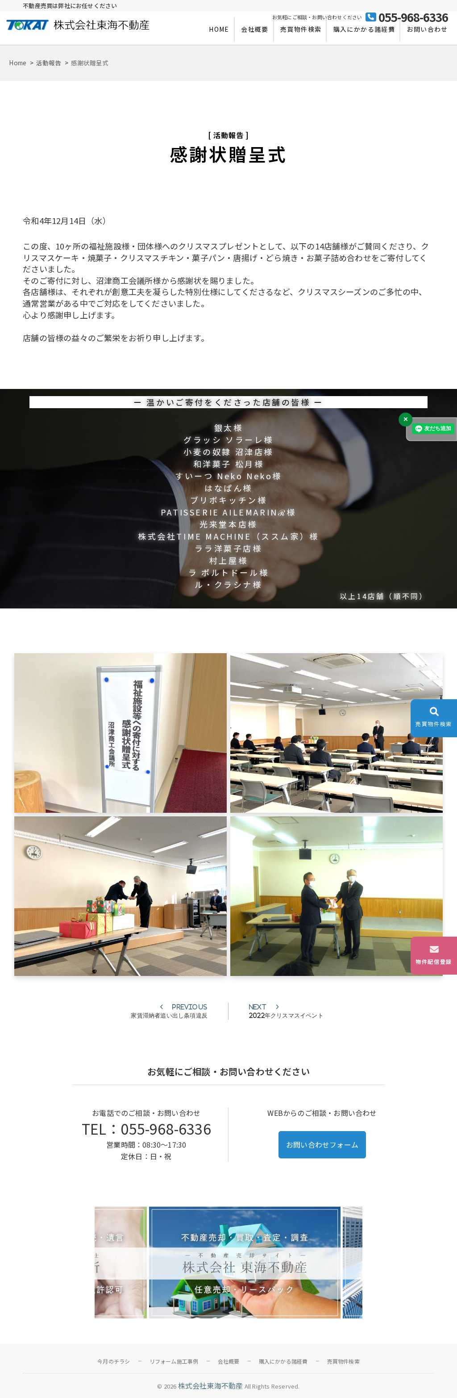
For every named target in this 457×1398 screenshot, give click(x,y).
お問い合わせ (427, 29)
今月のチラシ (113, 1361)
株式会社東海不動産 (210, 1385)
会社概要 (255, 29)
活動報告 (228, 135)
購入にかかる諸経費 (364, 29)
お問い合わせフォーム (322, 1144)
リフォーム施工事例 (174, 1361)
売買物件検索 (300, 29)
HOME (219, 29)
